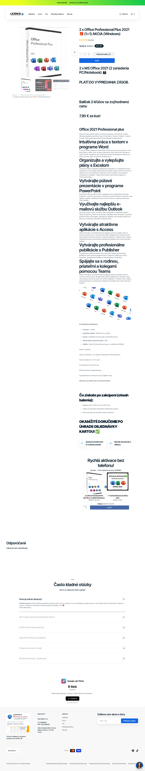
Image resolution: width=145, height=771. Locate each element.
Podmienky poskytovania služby (99, 763)
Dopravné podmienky (119, 763)
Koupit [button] (109, 507)
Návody (64, 730)
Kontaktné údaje (133, 763)
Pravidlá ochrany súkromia (78, 763)
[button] (123, 14)
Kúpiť (97, 61)
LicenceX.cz (15, 763)
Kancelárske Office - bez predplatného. (33, 95)
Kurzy (64, 720)
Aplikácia (65, 717)
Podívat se (73, 698)
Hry (63, 723)
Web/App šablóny (67, 727)
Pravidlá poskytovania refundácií (56, 763)
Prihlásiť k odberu (129, 721)
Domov (15, 95)
